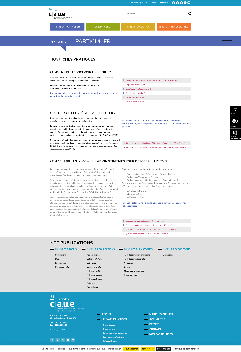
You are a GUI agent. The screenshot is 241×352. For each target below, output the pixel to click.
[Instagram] (177, 2)
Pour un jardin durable (135, 101)
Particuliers (60, 255)
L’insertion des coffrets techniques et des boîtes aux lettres (151, 80)
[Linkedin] (181, 2)
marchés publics (161, 314)
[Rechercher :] (156, 13)
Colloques (91, 263)
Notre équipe (109, 325)
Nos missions (109, 329)
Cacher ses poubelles (135, 97)
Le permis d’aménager (135, 84)
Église (127, 267)
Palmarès (91, 283)
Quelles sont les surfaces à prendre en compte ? (147, 233)
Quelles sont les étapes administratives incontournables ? (151, 229)
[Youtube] (188, 2)
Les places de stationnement (138, 89)
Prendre (235, 114)
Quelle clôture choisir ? (135, 93)
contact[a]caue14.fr (57, 329)
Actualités (157, 319)
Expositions (168, 255)
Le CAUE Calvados (114, 319)
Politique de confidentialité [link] (186, 348)
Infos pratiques (110, 341)
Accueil (107, 314)
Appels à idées (93, 255)
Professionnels (62, 267)
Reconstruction (131, 275)
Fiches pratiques (94, 279)
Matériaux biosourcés (134, 271)
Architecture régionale (134, 259)
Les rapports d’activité (113, 337)
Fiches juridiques (94, 275)
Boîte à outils (234, 125)
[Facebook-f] (173, 2)
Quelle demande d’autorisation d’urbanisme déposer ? (149, 225)
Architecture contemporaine (137, 255)
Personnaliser (163, 348)
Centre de (235, 137)
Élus (57, 259)
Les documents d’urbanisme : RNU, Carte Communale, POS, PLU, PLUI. (157, 143)
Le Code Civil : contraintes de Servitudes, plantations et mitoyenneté (156, 147)
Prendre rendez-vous (160, 3)
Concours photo (94, 267)
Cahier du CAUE (94, 259)
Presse (154, 324)
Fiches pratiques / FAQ (139, 3)
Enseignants (61, 263)
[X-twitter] (185, 2)
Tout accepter (131, 348)
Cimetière (128, 263)
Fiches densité (93, 271)
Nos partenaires (161, 334)
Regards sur (92, 287)
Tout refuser (147, 348)
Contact (155, 329)
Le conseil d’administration (115, 333)
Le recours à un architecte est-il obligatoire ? (145, 221)
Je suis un (67, 26)
